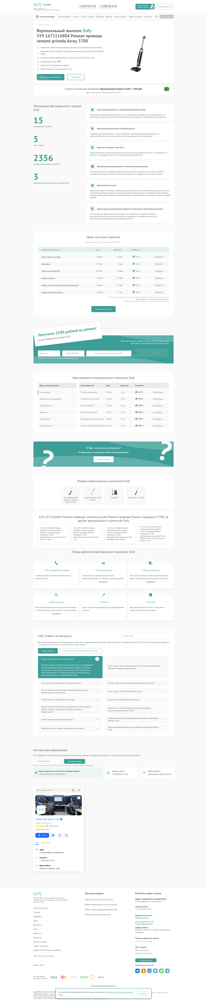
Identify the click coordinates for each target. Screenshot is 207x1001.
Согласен (143, 993)
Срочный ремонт (64, 17)
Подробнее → (158, 392)
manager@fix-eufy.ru (144, 924)
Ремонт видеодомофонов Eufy (98, 914)
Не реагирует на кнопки (90, 399)
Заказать (158, 256)
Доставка (99, 17)
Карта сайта (38, 965)
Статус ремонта (166, 16)
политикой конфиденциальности (67, 358)
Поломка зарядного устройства (93, 426)
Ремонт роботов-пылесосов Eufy (99, 899)
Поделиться (137, 971)
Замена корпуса (48, 278)
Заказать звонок (103, 459)
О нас (83, 17)
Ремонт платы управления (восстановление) (60, 285)
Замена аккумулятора (50, 271)
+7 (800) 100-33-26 (109, 6)
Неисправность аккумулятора (92, 419)
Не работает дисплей (89, 412)
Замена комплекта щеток (52, 292)
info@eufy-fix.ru (142, 918)
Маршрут (44, 835)
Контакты (148, 17)
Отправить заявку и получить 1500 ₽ (109, 353)
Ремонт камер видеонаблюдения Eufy (101, 909)
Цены (75, 17)
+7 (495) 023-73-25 (88, 6)
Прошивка (45, 264)
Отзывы (91, 17)
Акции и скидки (120, 17)
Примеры (37, 916)
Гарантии (109, 17)
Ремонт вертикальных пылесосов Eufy (101, 904)
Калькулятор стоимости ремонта (47, 950)
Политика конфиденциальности (103, 986)
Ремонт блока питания (50, 257)
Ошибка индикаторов (89, 392)
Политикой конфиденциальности (83, 765)
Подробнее (103, 582)
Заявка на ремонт (135, 17)
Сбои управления (87, 405)
